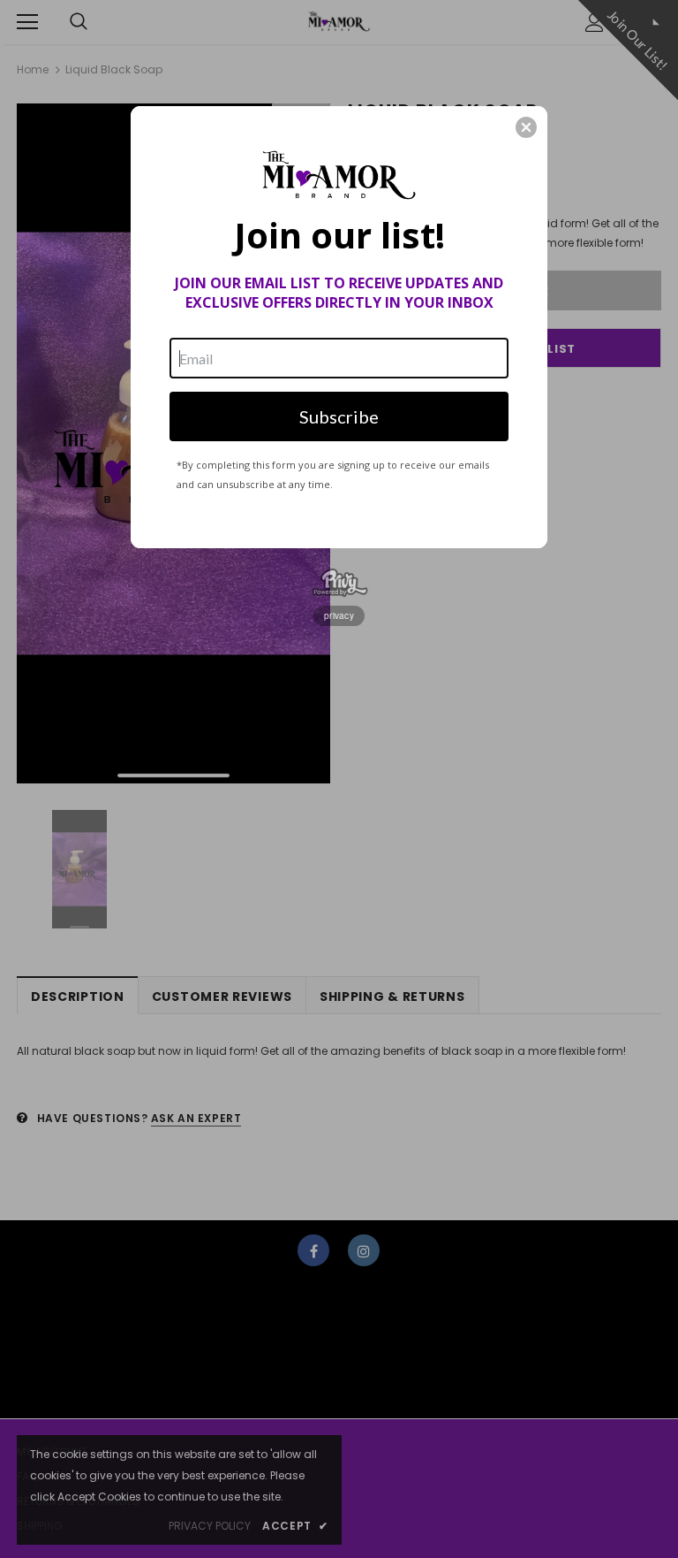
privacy (339, 615)
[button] (526, 127)
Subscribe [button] (339, 416)
